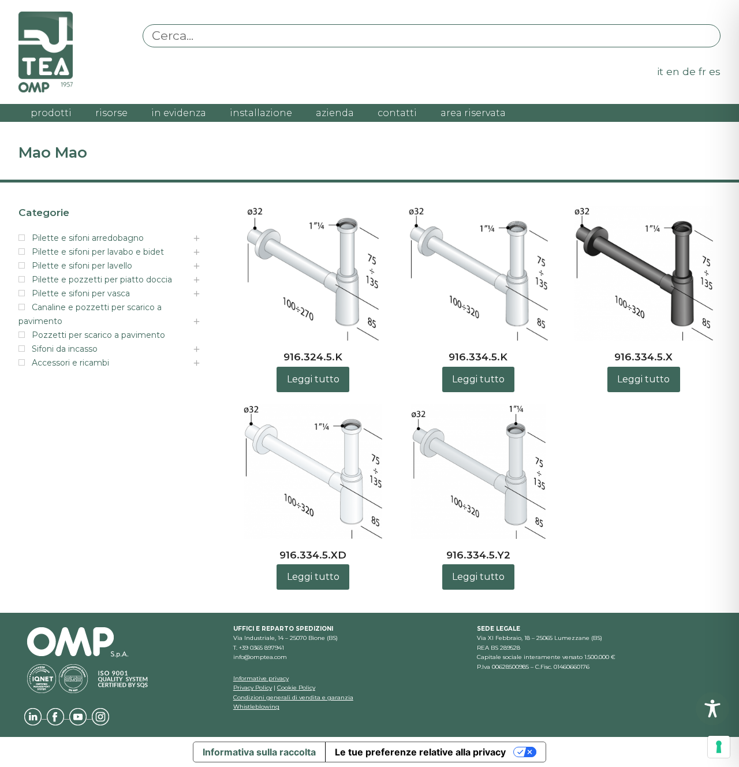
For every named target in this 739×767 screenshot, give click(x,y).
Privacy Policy (252, 687)
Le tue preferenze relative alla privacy (420, 752)
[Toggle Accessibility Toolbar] (712, 709)
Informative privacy (261, 678)
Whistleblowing (256, 706)
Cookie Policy (296, 687)
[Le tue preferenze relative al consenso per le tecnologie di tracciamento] (719, 747)
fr (702, 71)
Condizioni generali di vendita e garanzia (293, 697)
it (660, 71)
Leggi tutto (313, 379)
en (673, 71)
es (715, 71)
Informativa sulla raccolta (259, 752)
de (689, 71)
